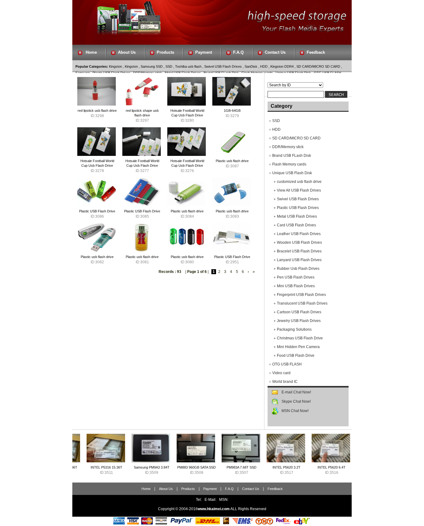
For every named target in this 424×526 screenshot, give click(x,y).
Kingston (115, 66)
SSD (168, 66)
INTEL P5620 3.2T (265, 467)
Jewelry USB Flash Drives (299, 321)
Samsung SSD (152, 66)
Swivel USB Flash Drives (223, 66)
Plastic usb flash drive (232, 161)
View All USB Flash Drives (299, 190)
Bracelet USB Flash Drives (299, 251)
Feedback (316, 52)
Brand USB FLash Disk (291, 155)
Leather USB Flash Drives (299, 234)
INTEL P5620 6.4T (310, 467)
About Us (127, 52)
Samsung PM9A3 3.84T (130, 467)
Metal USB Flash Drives (297, 216)
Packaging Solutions (294, 329)
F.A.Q (238, 52)
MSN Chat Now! (295, 411)
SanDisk (251, 66)
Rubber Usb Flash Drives (298, 268)
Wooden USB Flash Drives (299, 242)
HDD (264, 66)
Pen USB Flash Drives (295, 277)
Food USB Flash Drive (295, 355)
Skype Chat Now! (296, 401)
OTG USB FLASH (287, 364)
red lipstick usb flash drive (97, 110)
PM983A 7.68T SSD (220, 467)
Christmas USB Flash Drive (300, 338)
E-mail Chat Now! (296, 392)
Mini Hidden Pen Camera (298, 347)
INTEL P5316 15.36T (85, 467)
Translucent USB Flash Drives (302, 303)
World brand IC (285, 381)
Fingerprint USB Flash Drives (301, 294)
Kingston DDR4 (282, 66)
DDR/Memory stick (288, 147)
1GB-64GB (232, 110)
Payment (203, 52)
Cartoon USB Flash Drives (299, 312)
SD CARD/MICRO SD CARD (318, 66)
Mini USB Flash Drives (296, 286)
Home (91, 52)
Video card (281, 373)
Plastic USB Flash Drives (298, 208)
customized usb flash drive (299, 181)
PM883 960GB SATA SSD (175, 467)
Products (165, 52)
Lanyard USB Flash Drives (299, 260)
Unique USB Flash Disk (292, 173)
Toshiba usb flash (188, 66)
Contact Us (275, 52)
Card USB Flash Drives (296, 225)
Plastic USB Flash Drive (97, 211)
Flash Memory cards (289, 164)
